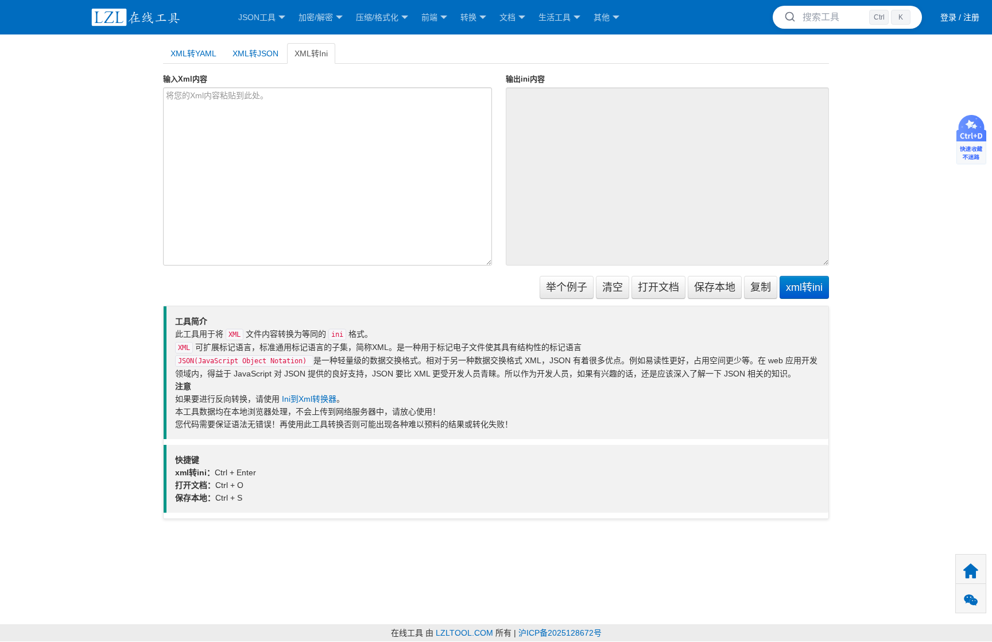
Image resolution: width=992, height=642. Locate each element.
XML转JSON (255, 53)
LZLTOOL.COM (464, 632)
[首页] (133, 17)
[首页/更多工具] (971, 569)
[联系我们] (971, 598)
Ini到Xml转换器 (309, 398)
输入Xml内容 (185, 79)
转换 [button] (468, 17)
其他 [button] (602, 17)
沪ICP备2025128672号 (560, 632)
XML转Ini (311, 53)
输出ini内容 (525, 79)
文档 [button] (507, 17)
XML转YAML (193, 53)
